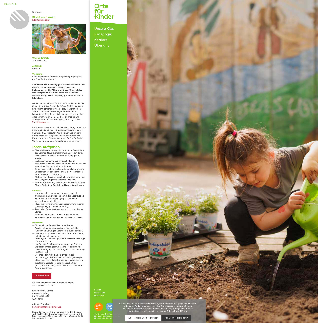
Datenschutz (99, 293)
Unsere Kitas (104, 29)
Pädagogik (103, 34)
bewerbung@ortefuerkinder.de (46, 307)
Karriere (100, 40)
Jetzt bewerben (42, 276)
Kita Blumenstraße (40, 20)
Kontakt (97, 290)
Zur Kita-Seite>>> (40, 122)
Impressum (99, 296)
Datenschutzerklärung (177, 311)
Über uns (101, 45)
